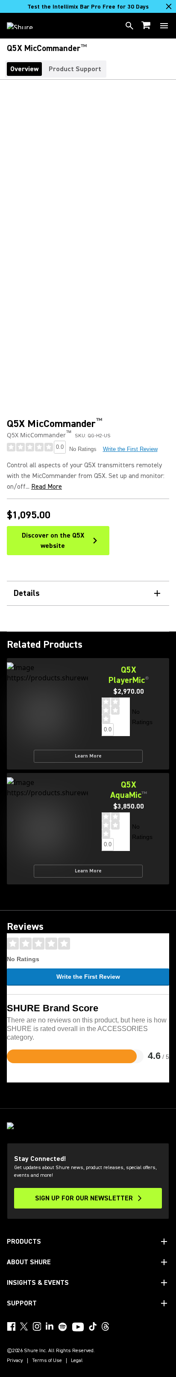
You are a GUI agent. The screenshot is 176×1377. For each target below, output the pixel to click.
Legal (77, 1360)
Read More (46, 486)
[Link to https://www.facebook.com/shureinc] (11, 1326)
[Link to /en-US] (25, 25)
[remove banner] (168, 6)
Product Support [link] (75, 69)
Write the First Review (130, 449)
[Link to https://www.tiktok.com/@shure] (92, 1326)
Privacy (15, 1360)
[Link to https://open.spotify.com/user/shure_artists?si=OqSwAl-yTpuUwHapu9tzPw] (62, 1327)
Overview (24, 69)
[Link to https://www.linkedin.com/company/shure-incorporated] (49, 1326)
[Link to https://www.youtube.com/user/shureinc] (78, 1327)
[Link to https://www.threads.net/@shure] (105, 1326)
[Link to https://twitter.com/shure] (24, 1326)
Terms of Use (47, 1360)
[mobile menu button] (164, 26)
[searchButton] (129, 26)
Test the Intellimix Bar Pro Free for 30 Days (88, 7)
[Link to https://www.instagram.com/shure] (36, 1326)
